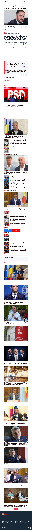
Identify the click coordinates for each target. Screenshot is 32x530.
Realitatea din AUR (27, 521)
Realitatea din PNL (24, 522)
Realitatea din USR (16, 521)
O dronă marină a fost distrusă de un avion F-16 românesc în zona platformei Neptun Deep (18, 151)
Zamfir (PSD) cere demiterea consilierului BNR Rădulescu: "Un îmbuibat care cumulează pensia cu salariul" (14, 137)
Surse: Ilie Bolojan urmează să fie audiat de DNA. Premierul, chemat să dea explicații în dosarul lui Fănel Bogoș (16, 68)
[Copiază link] (21, 27)
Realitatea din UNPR (21, 521)
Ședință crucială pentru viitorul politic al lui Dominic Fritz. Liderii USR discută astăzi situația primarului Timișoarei (16, 114)
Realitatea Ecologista (3, 522)
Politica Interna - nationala (9, 5)
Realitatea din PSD (12, 26)
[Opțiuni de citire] (30, 528)
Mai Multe (16, 508)
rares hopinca (7, 80)
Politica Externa (8, 112)
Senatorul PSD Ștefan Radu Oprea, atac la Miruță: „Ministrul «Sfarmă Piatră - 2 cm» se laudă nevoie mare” (15, 303)
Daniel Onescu (26, 321)
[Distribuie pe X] (27, 27)
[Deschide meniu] (27, 1)
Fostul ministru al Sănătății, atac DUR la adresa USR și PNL (14, 105)
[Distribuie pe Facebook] (23, 27)
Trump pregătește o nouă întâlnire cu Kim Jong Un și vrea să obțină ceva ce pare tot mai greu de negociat (16, 111)
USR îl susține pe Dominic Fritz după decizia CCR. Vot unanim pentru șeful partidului (17, 223)
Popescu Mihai (26, 442)
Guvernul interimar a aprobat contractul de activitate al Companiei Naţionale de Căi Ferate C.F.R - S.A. (18, 144)
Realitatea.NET (2, 521)
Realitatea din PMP (9, 522)
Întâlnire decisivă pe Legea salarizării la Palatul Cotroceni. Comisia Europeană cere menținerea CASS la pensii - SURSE (15, 384)
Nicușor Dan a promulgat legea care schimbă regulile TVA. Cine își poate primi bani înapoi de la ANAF (18, 187)
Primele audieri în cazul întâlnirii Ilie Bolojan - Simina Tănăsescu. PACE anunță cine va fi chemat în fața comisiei (15, 465)
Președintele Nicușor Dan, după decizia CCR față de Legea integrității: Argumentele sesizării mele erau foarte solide (16, 108)
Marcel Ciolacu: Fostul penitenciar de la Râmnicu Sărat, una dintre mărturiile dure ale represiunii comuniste (18, 216)
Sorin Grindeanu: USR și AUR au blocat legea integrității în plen (14, 403)
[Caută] (25, 1)
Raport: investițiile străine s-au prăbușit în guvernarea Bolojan (14, 103)
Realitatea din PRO (19, 522)
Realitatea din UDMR (14, 522)
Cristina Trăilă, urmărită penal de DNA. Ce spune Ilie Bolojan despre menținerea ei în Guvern (16, 64)
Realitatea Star (11, 521)
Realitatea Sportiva (7, 521)
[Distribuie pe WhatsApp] (25, 27)
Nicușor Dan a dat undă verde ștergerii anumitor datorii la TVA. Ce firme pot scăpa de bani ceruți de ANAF (15, 282)
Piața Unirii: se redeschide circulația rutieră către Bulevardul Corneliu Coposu (17, 220)
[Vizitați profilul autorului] (5, 27)
